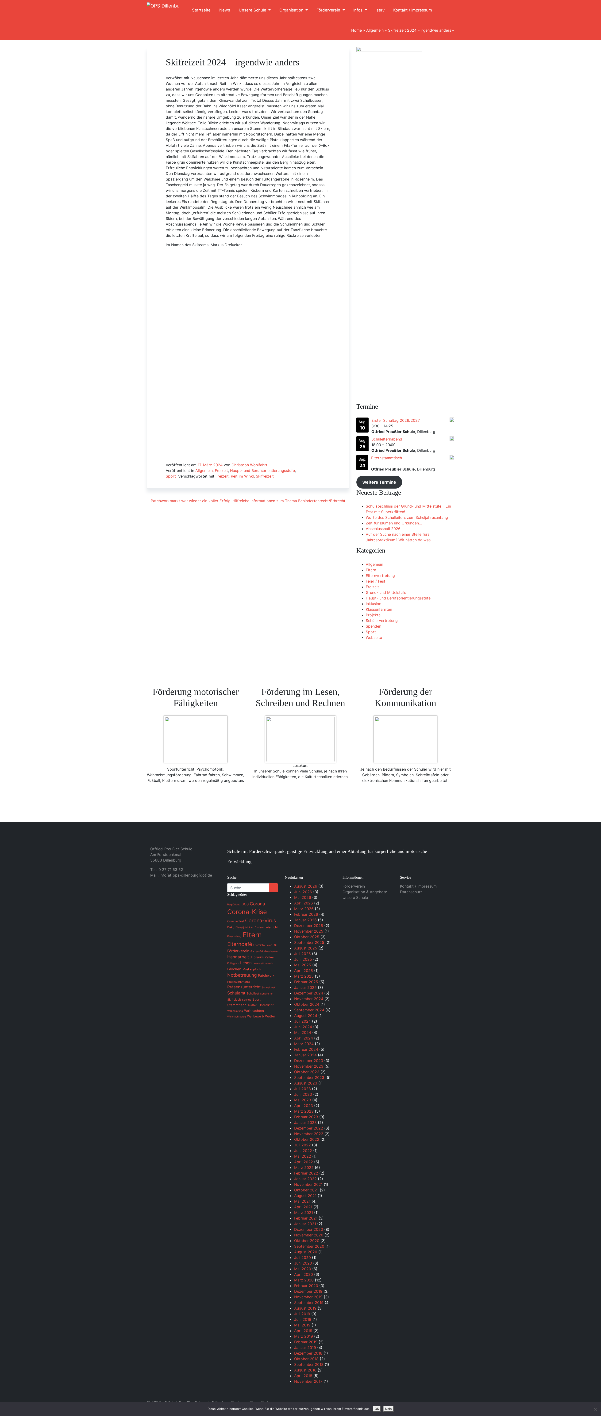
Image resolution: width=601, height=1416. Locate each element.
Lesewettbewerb (263, 963)
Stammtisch (237, 1005)
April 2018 (303, 1375)
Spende (246, 999)
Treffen (252, 1005)
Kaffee (269, 957)
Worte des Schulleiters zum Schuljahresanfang (407, 517)
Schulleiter (266, 993)
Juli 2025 (302, 953)
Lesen (246, 962)
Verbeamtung (235, 1011)
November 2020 (308, 1235)
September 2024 (309, 1010)
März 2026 (304, 908)
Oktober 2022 (306, 1139)
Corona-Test (235, 921)
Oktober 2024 (306, 1004)
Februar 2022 (306, 1173)
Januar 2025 (305, 987)
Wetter (270, 1016)
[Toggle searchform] (445, 10)
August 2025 (305, 948)
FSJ (275, 945)
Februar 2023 (306, 1117)
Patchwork (266, 975)
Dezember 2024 (308, 993)
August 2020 (305, 1252)
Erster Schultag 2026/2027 (395, 420)
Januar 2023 (305, 1122)
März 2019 (303, 1336)
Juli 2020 (302, 1257)
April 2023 (303, 1105)
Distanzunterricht (266, 927)
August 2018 (305, 1370)
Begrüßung (233, 904)
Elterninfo (259, 945)
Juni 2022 (303, 1150)
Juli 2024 (302, 1021)
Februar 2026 (306, 914)
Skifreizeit (265, 476)
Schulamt (236, 992)
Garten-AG (256, 951)
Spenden (373, 626)
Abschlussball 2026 (383, 528)
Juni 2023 (303, 1094)
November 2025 (308, 931)
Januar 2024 (305, 1055)
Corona (257, 904)
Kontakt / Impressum (412, 10)
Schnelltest (268, 987)
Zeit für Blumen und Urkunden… (394, 523)
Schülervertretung (382, 620)
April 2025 (303, 970)
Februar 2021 (305, 1218)
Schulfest (253, 993)
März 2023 (304, 1111)
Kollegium (233, 963)
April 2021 (303, 1207)
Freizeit (221, 470)
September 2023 (309, 1077)
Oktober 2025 (306, 936)
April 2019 (303, 1330)
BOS (245, 904)
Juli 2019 (302, 1313)
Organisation (291, 10)
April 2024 (303, 1038)
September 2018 (309, 1364)
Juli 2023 (302, 1088)
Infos (358, 10)
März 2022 (304, 1167)
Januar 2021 (305, 1223)
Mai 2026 (302, 897)
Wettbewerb (255, 1016)
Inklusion (373, 603)
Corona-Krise (247, 912)
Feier (269, 945)
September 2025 (309, 942)
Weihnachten (254, 1011)
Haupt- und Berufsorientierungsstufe (262, 470)
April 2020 (303, 1274)
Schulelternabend (386, 439)
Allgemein (375, 30)
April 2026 (303, 903)
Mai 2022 (302, 1156)
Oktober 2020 (306, 1240)
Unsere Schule (253, 10)
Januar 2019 (305, 1347)
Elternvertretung (380, 575)
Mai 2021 (302, 1201)
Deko (230, 927)
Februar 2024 (306, 1049)
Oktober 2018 (306, 1358)
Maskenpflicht (252, 969)
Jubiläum (257, 957)
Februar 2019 (305, 1342)
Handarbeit (238, 956)
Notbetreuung (242, 975)
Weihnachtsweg (236, 1016)
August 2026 (305, 886)
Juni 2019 (302, 1319)
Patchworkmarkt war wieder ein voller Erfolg (190, 500)
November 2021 (308, 1184)
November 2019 (308, 1297)
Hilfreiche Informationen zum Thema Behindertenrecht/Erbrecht (289, 500)
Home (356, 30)
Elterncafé (239, 944)
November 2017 (308, 1381)
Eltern (371, 570)
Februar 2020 (306, 1285)
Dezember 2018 (308, 1353)
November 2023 (308, 1066)
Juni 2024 (303, 1026)
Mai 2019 (302, 1325)
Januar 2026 (305, 920)
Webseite (374, 637)
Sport (171, 476)
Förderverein (328, 10)
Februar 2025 (306, 981)
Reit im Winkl (242, 476)
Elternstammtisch (386, 458)
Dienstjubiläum (244, 927)
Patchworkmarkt (238, 981)
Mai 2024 (302, 1032)
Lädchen (234, 969)
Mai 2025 (302, 965)
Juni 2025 (303, 959)
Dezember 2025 (308, 925)
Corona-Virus (260, 920)
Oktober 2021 (306, 1190)
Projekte (373, 615)
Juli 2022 (302, 1145)
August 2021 (305, 1195)
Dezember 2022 (308, 1128)
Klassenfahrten (379, 609)
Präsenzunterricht (244, 987)
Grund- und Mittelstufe (386, 592)
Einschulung (234, 936)
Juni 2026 (303, 891)
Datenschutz (411, 891)
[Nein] (595, 1409)
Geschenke (270, 951)
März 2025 (304, 976)
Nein (388, 1409)
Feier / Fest (375, 581)
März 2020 (304, 1280)
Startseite (201, 10)
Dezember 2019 (308, 1291)
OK (377, 1409)
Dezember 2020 (308, 1229)
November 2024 (308, 998)
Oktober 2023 (306, 1072)
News (224, 10)
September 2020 (309, 1246)
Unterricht (266, 1005)
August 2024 (305, 1015)
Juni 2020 (303, 1263)
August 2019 (305, 1308)
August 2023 (305, 1083)
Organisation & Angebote (365, 891)
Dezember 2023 (308, 1060)
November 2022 (308, 1133)
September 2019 (309, 1302)
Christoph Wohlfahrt (249, 465)
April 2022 (303, 1162)
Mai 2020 (302, 1268)
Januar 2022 (305, 1178)
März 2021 (303, 1212)
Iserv (380, 10)
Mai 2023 (302, 1100)
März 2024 (304, 1043)
